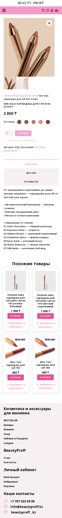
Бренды (20, 95)
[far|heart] (47, 10)
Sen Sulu (32, 95)
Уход (7, 433)
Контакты (10, 462)
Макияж (9, 429)
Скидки (8, 443)
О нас (7, 457)
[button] (20, 140)
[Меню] (3, 10)
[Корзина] (56, 10)
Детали (31, 172)
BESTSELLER (10, 420)
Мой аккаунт (12, 477)
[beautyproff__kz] (7, 512)
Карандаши (10, 150)
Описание (31, 164)
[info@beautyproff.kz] (7, 506)
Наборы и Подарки (16, 438)
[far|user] (52, 10)
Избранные (11, 481)
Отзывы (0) (31, 181)
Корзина (9, 486)
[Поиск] (43, 10)
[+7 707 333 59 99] (7, 501)
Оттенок (9, 121)
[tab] (31, 163)
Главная (8, 95)
